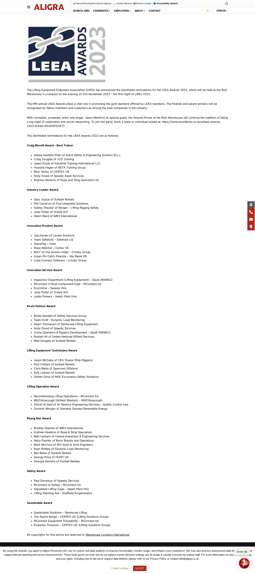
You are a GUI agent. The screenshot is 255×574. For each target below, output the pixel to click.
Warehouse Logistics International (107, 534)
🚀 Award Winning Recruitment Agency (92, 3)
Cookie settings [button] (120, 568)
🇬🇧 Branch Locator (142, 3)
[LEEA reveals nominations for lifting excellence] (66, 53)
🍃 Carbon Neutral (122, 3)
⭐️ (207, 10)
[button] (29, 7)
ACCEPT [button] (139, 568)
